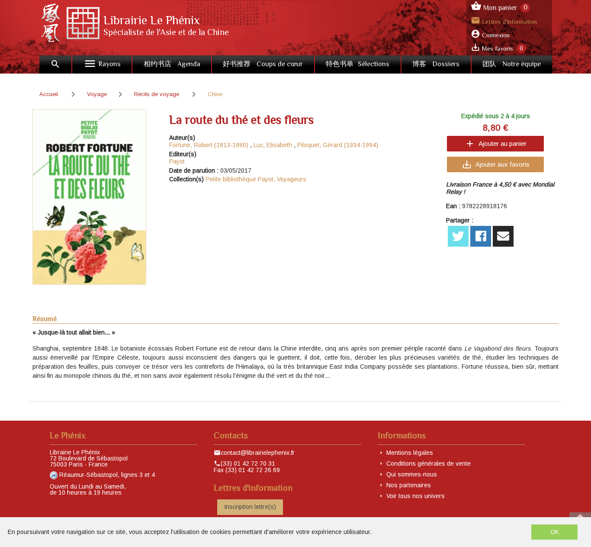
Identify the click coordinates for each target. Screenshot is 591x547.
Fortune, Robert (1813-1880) (208, 145)
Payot (177, 161)
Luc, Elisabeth (273, 145)
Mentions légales (409, 452)
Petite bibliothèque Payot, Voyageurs (256, 179)
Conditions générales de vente (428, 463)
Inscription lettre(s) (250, 506)
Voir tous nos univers (415, 495)
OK (554, 531)
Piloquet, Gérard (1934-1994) (337, 145)
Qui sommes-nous (411, 474)
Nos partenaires (408, 485)
